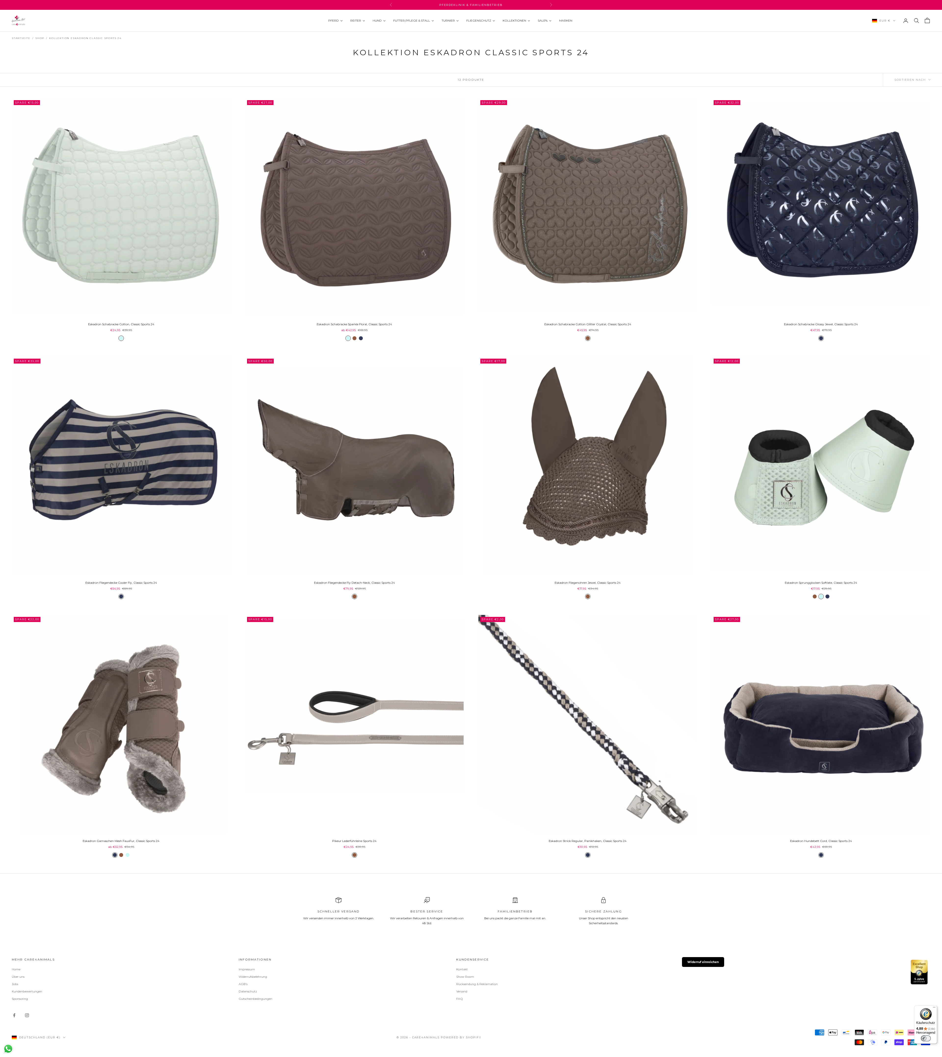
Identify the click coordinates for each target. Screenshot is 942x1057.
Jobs (15, 984)
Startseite (21, 38)
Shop (39, 38)
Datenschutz (248, 991)
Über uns (18, 976)
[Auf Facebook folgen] (14, 1015)
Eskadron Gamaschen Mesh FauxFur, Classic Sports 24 (121, 841)
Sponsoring (20, 999)
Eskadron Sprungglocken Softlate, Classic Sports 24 (821, 582)
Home (16, 969)
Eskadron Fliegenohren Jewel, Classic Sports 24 (588, 582)
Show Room (465, 976)
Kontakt (462, 969)
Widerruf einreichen (703, 962)
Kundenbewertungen (27, 991)
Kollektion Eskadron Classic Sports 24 (85, 38)
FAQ (459, 999)
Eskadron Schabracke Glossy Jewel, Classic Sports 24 (821, 324)
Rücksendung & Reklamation (477, 984)
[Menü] (934, 1008)
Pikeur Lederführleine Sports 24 (354, 841)
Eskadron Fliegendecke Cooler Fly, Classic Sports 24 (121, 582)
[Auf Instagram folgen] (27, 1015)
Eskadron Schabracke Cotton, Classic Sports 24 (121, 324)
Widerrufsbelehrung (253, 976)
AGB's (243, 984)
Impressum (247, 969)
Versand (461, 991)
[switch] (926, 1038)
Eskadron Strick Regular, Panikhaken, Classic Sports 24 (588, 841)
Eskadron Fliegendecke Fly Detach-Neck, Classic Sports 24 (354, 582)
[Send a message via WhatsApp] (8, 1049)
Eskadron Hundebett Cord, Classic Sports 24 (821, 841)
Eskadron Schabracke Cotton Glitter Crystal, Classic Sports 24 (587, 324)
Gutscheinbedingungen (255, 999)
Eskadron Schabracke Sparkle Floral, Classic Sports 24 (354, 324)
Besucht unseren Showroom (471, 5)
